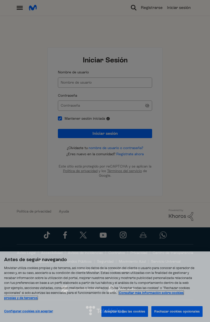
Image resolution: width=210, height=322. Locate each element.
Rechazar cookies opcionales (177, 311)
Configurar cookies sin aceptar (28, 311)
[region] (105, 286)
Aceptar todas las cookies (124, 311)
